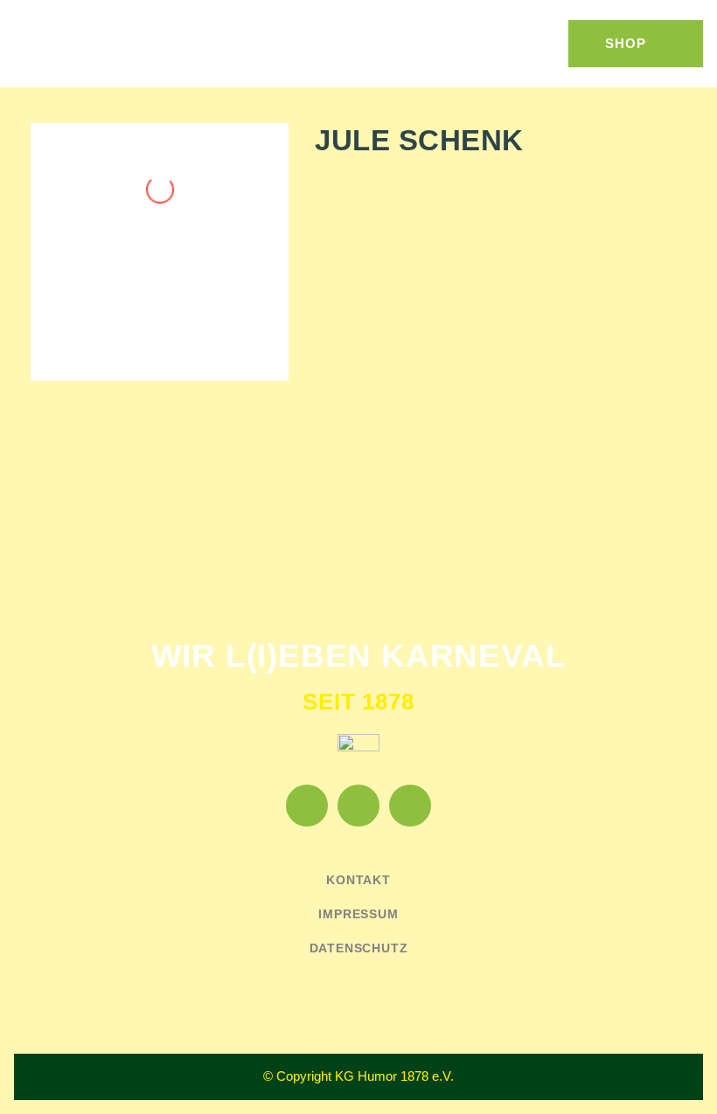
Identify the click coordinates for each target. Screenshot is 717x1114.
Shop (625, 43)
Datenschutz (359, 948)
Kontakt (358, 880)
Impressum (358, 914)
